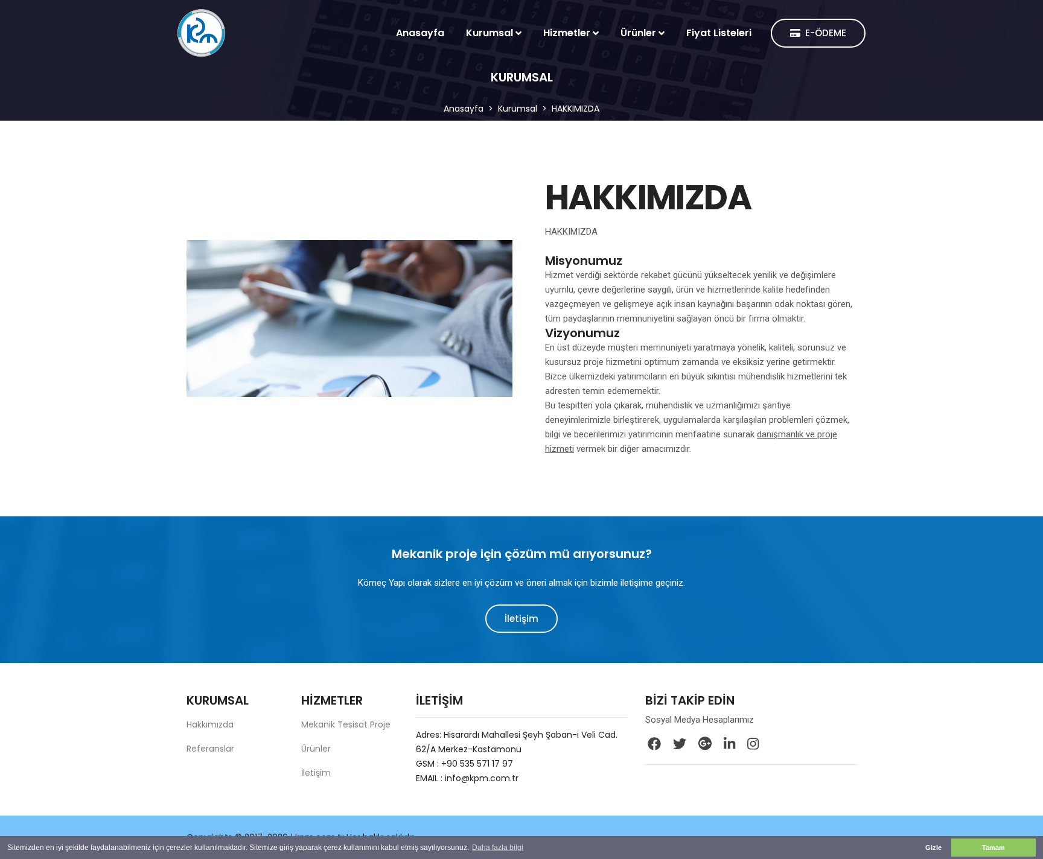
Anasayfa (420, 33)
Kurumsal (489, 33)
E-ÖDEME (825, 33)
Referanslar (210, 749)
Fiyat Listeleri (718, 33)
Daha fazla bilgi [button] (497, 847)
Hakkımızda (210, 724)
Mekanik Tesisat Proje (346, 724)
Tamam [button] (993, 847)
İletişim (521, 618)
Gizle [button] (933, 847)
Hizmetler (566, 33)
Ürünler (638, 33)
